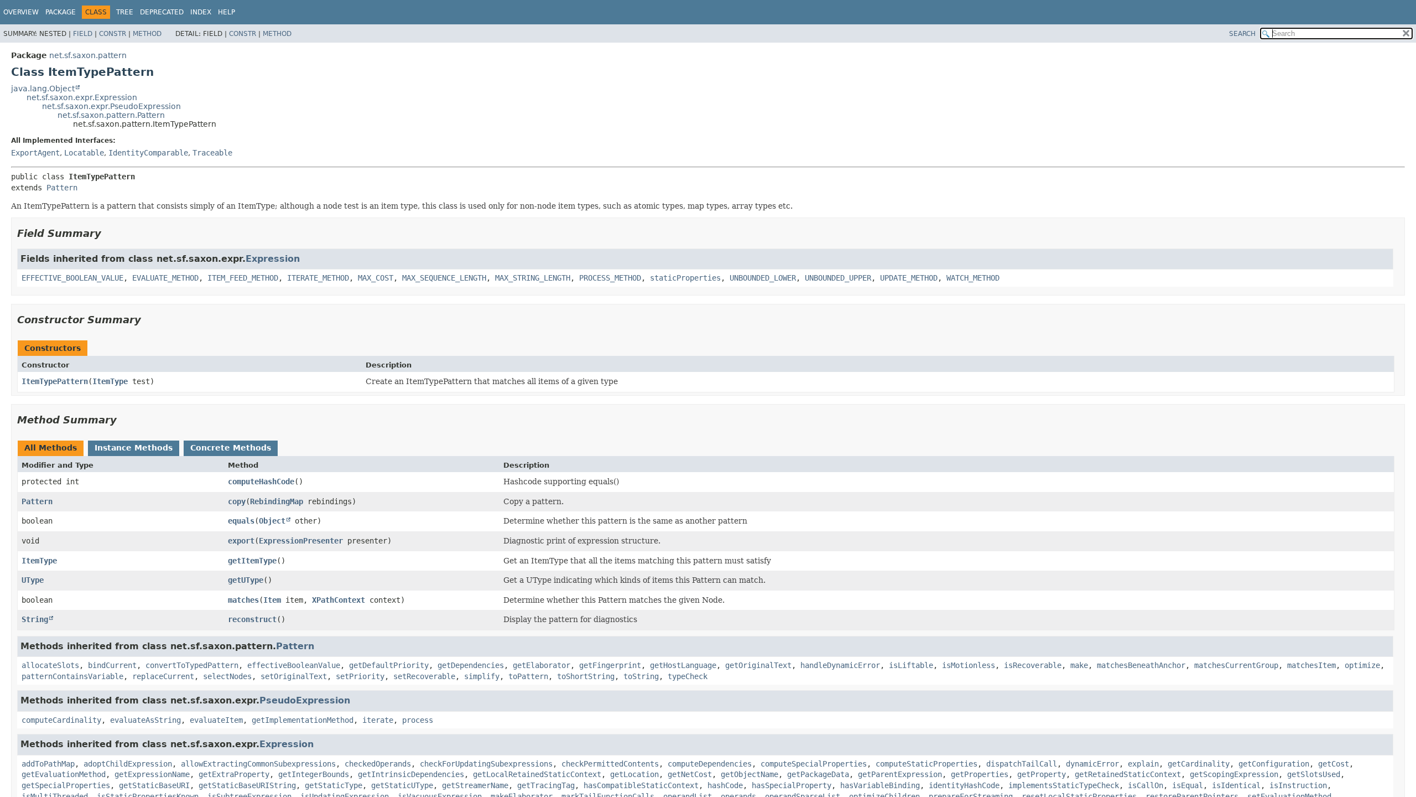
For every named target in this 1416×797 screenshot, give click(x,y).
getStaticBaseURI (154, 785)
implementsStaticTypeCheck (1063, 785)
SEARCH (1242, 34)
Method (147, 34)
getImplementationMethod (302, 720)
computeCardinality (61, 720)
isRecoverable (1032, 665)
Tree (124, 12)
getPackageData (818, 774)
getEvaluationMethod (64, 774)
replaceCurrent (163, 676)
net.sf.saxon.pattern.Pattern (111, 115)
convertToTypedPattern (191, 665)
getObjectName (749, 774)
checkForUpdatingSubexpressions (486, 763)
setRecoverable (424, 676)
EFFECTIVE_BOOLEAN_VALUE (72, 277)
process (417, 720)
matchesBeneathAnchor (1141, 665)
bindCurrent (112, 665)
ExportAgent (35, 152)
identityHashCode (964, 785)
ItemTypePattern (55, 381)
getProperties (979, 774)
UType (33, 580)
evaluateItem (216, 720)
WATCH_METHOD (972, 277)
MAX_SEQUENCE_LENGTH (444, 277)
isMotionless (968, 665)
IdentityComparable (148, 152)
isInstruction (1298, 785)
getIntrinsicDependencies (411, 774)
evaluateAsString (145, 720)
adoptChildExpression (128, 763)
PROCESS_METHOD (610, 277)
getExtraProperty (234, 774)
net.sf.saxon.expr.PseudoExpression (111, 106)
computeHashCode (261, 481)
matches (243, 600)
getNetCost (690, 774)
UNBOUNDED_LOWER (763, 277)
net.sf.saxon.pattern (88, 55)
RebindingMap (276, 501)
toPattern (528, 676)
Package (60, 12)
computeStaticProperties (926, 763)
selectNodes (227, 676)
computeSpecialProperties (814, 763)
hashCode (725, 785)
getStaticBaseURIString (247, 785)
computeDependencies (710, 763)
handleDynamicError (840, 665)
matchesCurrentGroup (1236, 665)
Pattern (61, 187)
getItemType (252, 560)
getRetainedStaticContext (1128, 774)
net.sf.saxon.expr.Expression (82, 97)
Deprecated (162, 12)
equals (241, 520)
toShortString (586, 676)
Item (272, 600)
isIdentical (1236, 785)
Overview (21, 12)
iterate (377, 720)
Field (82, 34)
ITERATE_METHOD (318, 277)
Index (200, 12)
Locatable (84, 152)
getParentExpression (900, 774)
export (241, 540)
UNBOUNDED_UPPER (838, 277)
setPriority (360, 676)
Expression (273, 258)
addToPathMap (48, 763)
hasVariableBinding (880, 785)
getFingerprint (610, 665)
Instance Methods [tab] (134, 447)
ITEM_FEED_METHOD (242, 277)
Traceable (212, 152)
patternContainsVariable (72, 676)
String (35, 619)
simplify (481, 676)
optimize (1362, 665)
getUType (245, 580)
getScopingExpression (1234, 774)
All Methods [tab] (50, 447)
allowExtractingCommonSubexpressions (258, 763)
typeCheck (687, 676)
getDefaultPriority (389, 665)
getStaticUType (402, 785)
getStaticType (333, 785)
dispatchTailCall (1021, 763)
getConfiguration (1273, 763)
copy (237, 501)
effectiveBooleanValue (293, 665)
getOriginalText (758, 665)
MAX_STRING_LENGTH (532, 277)
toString (641, 676)
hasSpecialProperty (791, 785)
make (1079, 665)
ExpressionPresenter (301, 540)
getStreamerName (475, 785)
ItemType (110, 381)
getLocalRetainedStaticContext (537, 774)
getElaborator (541, 665)
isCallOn (1145, 785)
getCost (1333, 763)
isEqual (1187, 785)
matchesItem (1311, 665)
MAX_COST (375, 277)
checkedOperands (378, 763)
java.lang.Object (43, 88)
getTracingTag (546, 785)
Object (272, 520)
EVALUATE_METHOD (165, 277)
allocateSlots (50, 665)
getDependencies (471, 665)
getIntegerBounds (313, 774)
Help (226, 12)
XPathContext (338, 600)
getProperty (1041, 774)
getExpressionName (152, 774)
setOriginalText (294, 676)
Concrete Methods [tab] (230, 447)
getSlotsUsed (1313, 774)
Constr (112, 34)
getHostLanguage (683, 665)
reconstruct (252, 619)
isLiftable (911, 665)
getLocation (634, 774)
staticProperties (685, 277)
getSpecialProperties (66, 785)
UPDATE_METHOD (909, 277)
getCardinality (1199, 763)
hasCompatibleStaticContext (641, 785)
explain (1143, 763)
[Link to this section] (109, 233)
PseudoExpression (304, 700)
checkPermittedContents (610, 763)
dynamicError (1092, 763)
